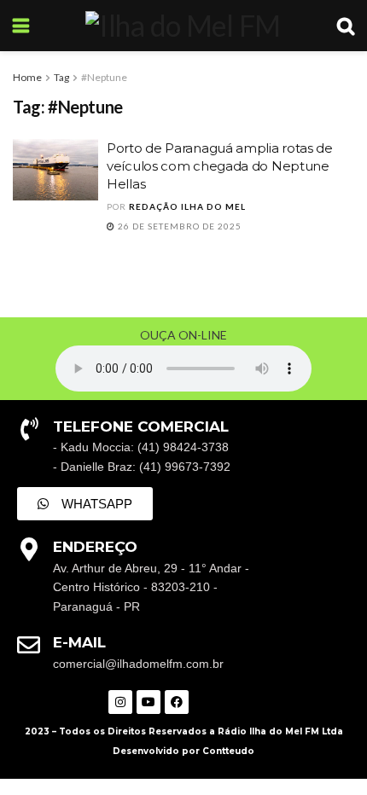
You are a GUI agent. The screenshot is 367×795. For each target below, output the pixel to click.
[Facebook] (177, 702)
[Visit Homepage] (182, 25)
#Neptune (104, 77)
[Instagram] (120, 702)
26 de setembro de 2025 (178, 226)
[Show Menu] (21, 25)
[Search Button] (345, 25)
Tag (61, 77)
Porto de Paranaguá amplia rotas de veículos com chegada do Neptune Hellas (220, 166)
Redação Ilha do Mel (187, 206)
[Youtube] (148, 702)
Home (27, 77)
